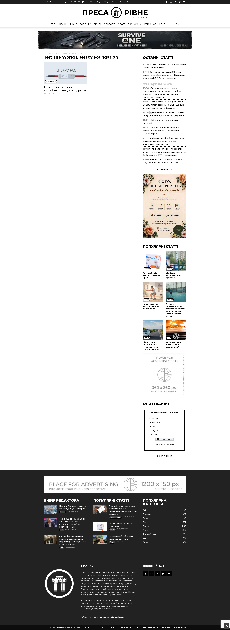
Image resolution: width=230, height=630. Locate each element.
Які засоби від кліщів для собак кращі (151, 275)
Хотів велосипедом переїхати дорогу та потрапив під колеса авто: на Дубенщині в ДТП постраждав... (164, 152)
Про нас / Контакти (127, 2)
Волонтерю (155, 422)
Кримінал (150, 24)
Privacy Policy (180, 628)
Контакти (166, 628)
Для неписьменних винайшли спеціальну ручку (65, 88)
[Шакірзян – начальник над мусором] (176, 261)
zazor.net (85, 628)
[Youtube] (184, 2)
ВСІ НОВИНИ (164, 169)
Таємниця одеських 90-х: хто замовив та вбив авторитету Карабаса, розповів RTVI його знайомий (164, 75)
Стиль (163, 24)
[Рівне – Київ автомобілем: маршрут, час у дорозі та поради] (153, 330)
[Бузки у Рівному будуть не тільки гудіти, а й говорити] (50, 509)
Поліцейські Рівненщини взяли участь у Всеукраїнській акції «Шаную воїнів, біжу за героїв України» (163, 105)
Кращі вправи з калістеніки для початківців (151, 306)
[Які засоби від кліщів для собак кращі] (153, 261)
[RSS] (175, 2)
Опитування (122, 628)
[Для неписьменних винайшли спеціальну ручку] (65, 73)
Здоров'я (109, 24)
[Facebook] (167, 2)
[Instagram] (171, 2)
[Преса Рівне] (115, 12)
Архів (104, 628)
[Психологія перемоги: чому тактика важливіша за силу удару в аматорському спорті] (176, 292)
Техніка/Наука (149, 534)
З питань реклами (143, 2)
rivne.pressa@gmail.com (111, 617)
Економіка (135, 24)
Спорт (121, 24)
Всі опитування (164, 456)
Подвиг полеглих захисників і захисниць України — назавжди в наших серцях (162, 130)
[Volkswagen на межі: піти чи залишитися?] (176, 330)
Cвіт (53, 24)
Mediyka (61, 628)
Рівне (73, 24)
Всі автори (135, 628)
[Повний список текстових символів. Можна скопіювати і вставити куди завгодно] (100, 509)
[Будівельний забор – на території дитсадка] (100, 539)
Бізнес (98, 24)
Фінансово (154, 418)
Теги (55, 53)
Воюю (152, 426)
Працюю (153, 430)
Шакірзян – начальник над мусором (173, 275)
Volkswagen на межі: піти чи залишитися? (173, 344)
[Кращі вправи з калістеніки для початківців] (153, 292)
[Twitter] (180, 2)
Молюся (153, 434)
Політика (85, 24)
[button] (171, 24)
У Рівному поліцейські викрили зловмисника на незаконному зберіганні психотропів (163, 141)
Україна (62, 24)
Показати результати (164, 445)
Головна (47, 53)
